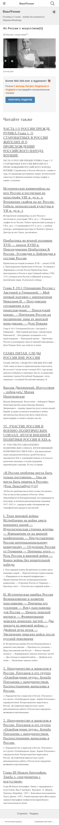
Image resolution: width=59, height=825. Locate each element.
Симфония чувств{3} (43, 822)
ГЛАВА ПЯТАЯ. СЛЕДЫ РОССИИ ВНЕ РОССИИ (22, 355)
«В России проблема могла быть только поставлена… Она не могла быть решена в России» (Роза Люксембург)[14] (27, 479)
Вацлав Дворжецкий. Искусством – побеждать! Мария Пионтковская (28, 391)
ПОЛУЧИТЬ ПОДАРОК (20, 100)
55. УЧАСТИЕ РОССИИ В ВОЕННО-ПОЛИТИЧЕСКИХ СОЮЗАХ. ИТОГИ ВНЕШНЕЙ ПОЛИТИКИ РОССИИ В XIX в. (27, 433)
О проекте (22, 813)
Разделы (34, 813)
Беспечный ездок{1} (13, 822)
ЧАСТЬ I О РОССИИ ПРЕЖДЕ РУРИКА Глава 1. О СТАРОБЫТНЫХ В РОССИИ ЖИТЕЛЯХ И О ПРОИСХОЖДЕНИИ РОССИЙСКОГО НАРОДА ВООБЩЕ (26, 141)
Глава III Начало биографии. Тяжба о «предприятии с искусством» (25, 776)
